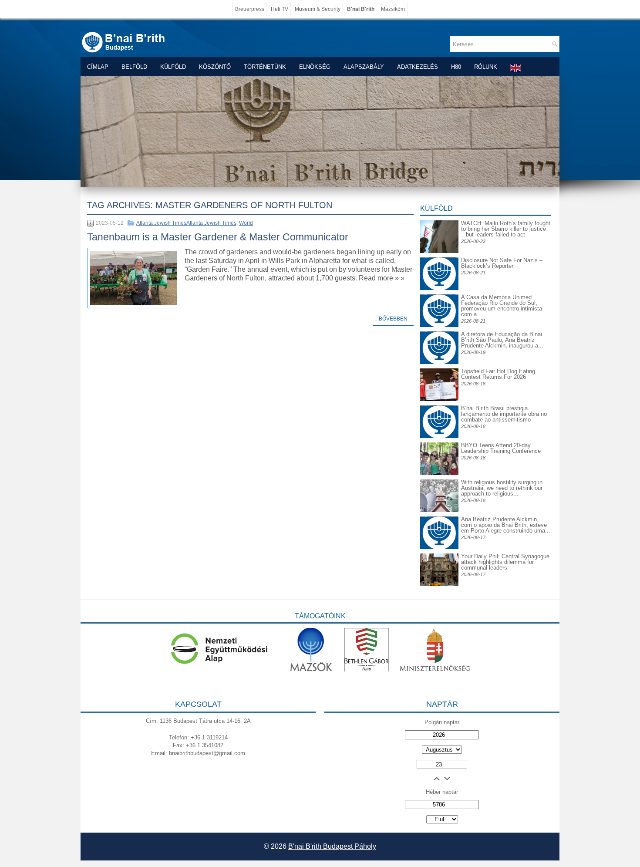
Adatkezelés (417, 67)
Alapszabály (364, 67)
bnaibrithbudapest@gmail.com (207, 753)
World (246, 223)
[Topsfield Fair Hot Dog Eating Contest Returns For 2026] (439, 399)
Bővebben (393, 319)
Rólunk (485, 67)
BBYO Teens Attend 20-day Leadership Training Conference (501, 448)
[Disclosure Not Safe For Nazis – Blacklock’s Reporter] (439, 257)
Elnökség (314, 67)
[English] (516, 67)
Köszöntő (215, 67)
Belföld (134, 67)
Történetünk (265, 67)
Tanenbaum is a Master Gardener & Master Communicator (217, 237)
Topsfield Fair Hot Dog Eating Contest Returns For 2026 (498, 374)
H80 (456, 67)
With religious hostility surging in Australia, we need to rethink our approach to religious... (501, 488)
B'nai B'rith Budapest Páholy (332, 846)
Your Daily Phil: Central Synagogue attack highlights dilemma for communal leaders (505, 562)
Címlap (97, 67)
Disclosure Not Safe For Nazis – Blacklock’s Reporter (501, 263)
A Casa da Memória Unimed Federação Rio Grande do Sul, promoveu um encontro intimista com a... (501, 305)
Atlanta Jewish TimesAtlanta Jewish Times (186, 223)
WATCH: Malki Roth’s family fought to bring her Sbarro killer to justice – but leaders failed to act (505, 229)
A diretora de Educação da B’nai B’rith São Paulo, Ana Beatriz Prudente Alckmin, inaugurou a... (502, 340)
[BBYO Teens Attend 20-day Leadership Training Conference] (439, 473)
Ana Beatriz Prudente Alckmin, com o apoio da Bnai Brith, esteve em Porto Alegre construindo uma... (505, 525)
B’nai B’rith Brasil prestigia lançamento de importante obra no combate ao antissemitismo (504, 414)
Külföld (173, 67)
